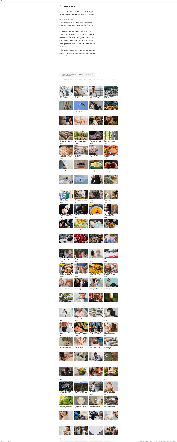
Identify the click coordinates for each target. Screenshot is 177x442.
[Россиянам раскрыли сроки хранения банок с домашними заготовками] (96, 300)
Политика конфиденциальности (171, 441)
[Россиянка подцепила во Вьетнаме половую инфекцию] (111, 137)
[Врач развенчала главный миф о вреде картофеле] (111, 226)
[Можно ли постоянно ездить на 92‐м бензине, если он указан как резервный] (96, 329)
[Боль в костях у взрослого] (66, 285)
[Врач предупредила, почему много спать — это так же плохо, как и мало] (66, 182)
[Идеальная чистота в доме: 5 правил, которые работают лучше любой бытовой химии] (96, 403)
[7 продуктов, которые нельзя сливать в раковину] (111, 182)
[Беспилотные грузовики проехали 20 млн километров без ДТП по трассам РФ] (81, 388)
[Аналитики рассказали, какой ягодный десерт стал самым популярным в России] (81, 241)
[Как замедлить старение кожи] (66, 418)
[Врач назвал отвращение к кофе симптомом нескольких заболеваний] (81, 300)
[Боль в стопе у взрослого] (81, 344)
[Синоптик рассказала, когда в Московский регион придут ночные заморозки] (66, 388)
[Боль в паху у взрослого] (111, 285)
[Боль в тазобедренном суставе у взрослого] (96, 196)
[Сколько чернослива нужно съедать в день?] (81, 167)
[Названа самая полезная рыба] (96, 315)
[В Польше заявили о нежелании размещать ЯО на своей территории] (111, 256)
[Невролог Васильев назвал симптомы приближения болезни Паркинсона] (66, 300)
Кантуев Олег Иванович (68, 19)
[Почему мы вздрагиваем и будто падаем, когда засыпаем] (81, 359)
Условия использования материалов (147, 441)
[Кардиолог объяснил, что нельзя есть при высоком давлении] (111, 123)
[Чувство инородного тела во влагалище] (81, 152)
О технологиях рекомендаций (162, 441)
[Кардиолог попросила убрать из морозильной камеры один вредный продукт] (66, 123)
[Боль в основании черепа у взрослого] (66, 374)
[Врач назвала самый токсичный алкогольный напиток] (111, 300)
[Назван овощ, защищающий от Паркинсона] (81, 374)
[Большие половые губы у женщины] (81, 93)
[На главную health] (5, 1)
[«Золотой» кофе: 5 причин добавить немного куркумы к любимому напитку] (96, 270)
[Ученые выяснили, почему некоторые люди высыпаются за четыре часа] (66, 315)
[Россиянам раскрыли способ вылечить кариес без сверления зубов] (96, 344)
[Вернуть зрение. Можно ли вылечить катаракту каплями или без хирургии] (111, 329)
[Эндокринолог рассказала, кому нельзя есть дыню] (81, 226)
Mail (1, 441)
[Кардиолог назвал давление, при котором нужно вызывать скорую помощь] (96, 285)
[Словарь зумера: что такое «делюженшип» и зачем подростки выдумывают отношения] (111, 433)
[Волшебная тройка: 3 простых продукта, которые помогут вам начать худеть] (66, 270)
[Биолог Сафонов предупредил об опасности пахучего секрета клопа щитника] (66, 433)
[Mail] (1, 1)
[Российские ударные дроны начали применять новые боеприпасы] (111, 403)
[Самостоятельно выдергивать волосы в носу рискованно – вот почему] (111, 388)
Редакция (140, 441)
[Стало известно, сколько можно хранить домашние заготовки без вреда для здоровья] (96, 374)
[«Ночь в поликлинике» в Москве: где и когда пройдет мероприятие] (81, 433)
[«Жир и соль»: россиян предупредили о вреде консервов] (111, 359)
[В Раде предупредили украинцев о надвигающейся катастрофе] (81, 108)
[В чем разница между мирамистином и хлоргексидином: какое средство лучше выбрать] (96, 256)
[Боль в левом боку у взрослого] (96, 226)
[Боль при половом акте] (96, 108)
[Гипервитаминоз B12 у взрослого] (81, 211)
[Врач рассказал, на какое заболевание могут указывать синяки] (66, 108)
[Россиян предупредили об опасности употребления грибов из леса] (96, 241)
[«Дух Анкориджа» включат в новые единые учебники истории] (81, 285)
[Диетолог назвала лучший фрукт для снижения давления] (66, 403)
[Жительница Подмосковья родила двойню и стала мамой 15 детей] (81, 196)
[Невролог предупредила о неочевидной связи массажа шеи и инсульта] (66, 359)
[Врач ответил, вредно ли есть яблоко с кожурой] (111, 167)
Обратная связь (155, 441)
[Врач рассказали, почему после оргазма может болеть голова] (66, 152)
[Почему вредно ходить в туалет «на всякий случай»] (111, 196)
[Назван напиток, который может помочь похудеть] (96, 123)
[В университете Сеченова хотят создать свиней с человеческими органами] (66, 137)
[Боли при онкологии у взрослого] (111, 315)
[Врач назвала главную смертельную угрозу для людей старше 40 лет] (81, 329)
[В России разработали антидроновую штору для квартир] (96, 433)
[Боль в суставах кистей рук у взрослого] (96, 152)
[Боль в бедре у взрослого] (96, 182)
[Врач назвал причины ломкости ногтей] (66, 344)
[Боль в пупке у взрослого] (96, 388)
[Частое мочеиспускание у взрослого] (66, 329)
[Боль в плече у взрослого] (96, 359)
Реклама (8, 441)
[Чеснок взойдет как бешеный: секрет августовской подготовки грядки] (66, 211)
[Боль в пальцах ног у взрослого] (81, 270)
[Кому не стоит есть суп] (96, 211)
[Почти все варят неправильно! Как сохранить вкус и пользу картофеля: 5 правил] (96, 167)
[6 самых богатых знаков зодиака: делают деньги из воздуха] (96, 93)
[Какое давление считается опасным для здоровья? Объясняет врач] (66, 93)
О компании (4, 441)
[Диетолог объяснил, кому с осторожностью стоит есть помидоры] (111, 374)
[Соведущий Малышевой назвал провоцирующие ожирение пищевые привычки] (81, 403)
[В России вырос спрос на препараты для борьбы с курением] (111, 241)
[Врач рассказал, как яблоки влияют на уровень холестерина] (111, 108)
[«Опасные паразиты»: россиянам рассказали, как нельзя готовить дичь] (96, 137)
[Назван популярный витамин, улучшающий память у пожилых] (81, 137)
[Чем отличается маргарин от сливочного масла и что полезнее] (111, 418)
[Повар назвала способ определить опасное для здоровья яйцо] (81, 123)
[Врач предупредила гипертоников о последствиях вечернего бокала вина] (111, 270)
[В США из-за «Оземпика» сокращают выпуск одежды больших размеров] (66, 196)
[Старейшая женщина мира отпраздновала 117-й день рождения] (81, 315)
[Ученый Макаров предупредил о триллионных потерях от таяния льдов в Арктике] (81, 182)
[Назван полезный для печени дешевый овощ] (111, 152)
